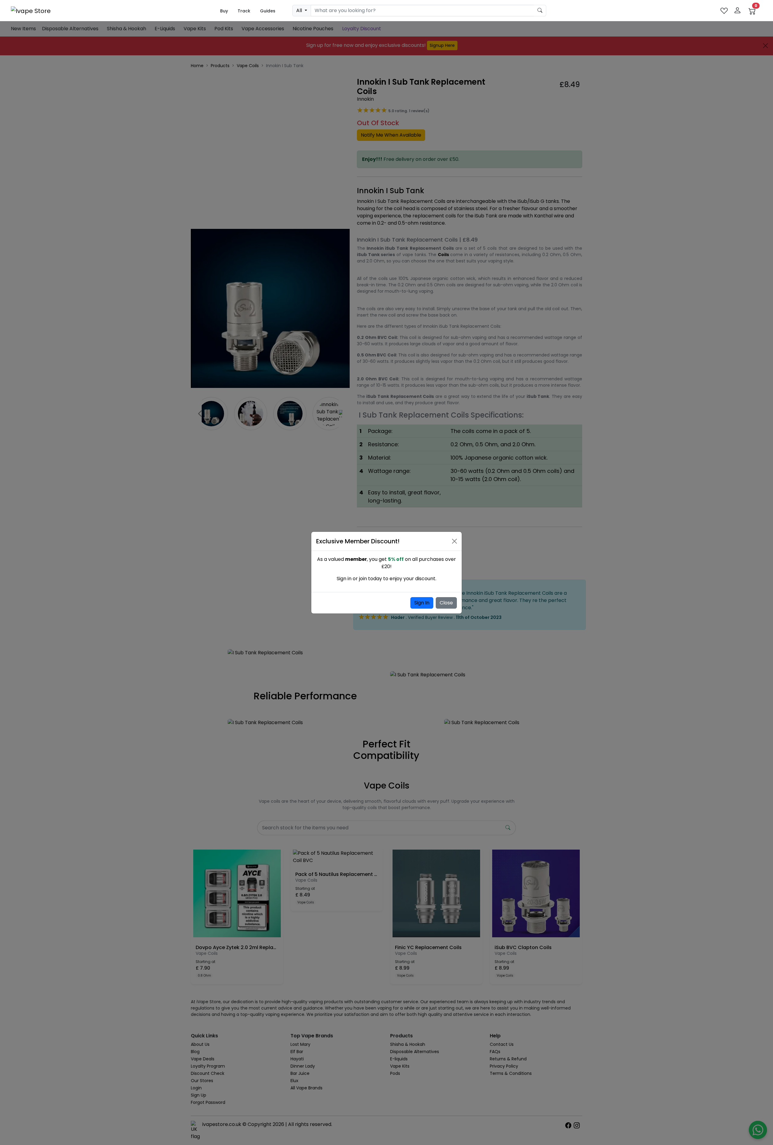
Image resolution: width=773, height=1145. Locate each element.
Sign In (421, 602)
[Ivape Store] (31, 10)
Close (446, 602)
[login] (737, 10)
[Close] (454, 541)
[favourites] (724, 10)
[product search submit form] (540, 10)
